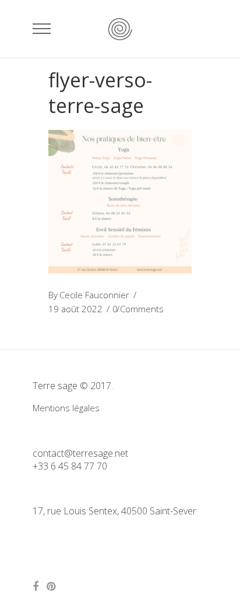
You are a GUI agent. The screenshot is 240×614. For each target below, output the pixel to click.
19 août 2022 (75, 309)
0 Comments (138, 309)
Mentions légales (66, 408)
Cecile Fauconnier (94, 295)
